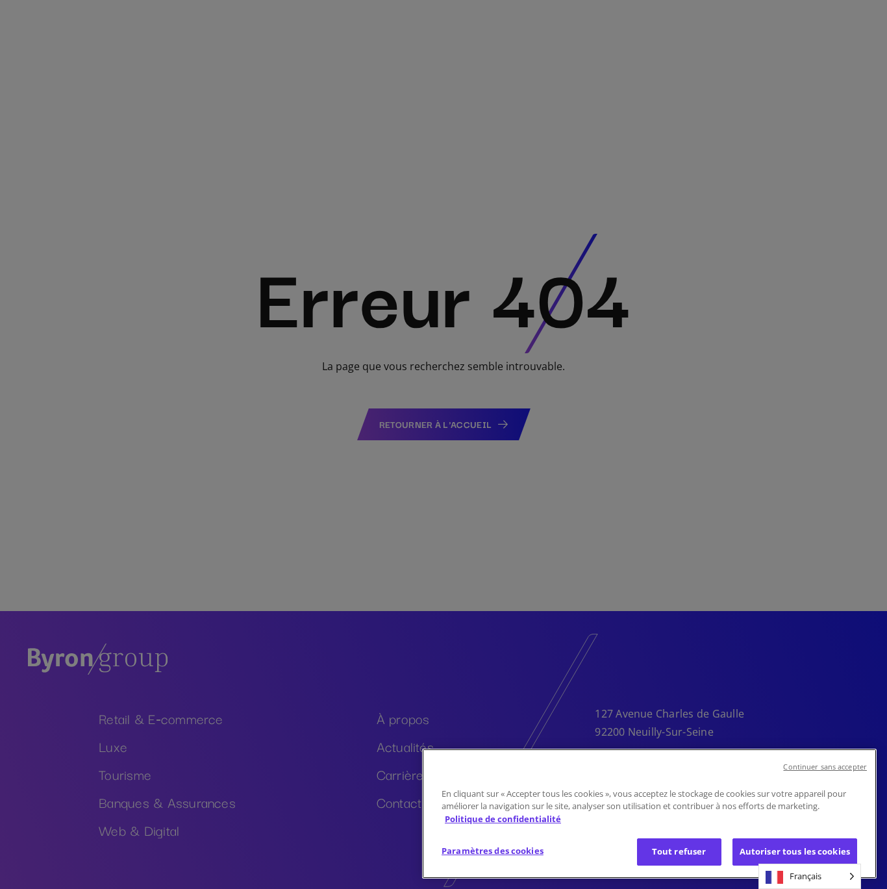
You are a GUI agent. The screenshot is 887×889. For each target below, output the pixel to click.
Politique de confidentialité (503, 819)
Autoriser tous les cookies (795, 851)
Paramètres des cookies (492, 851)
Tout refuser (679, 851)
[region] (649, 814)
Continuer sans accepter (825, 766)
